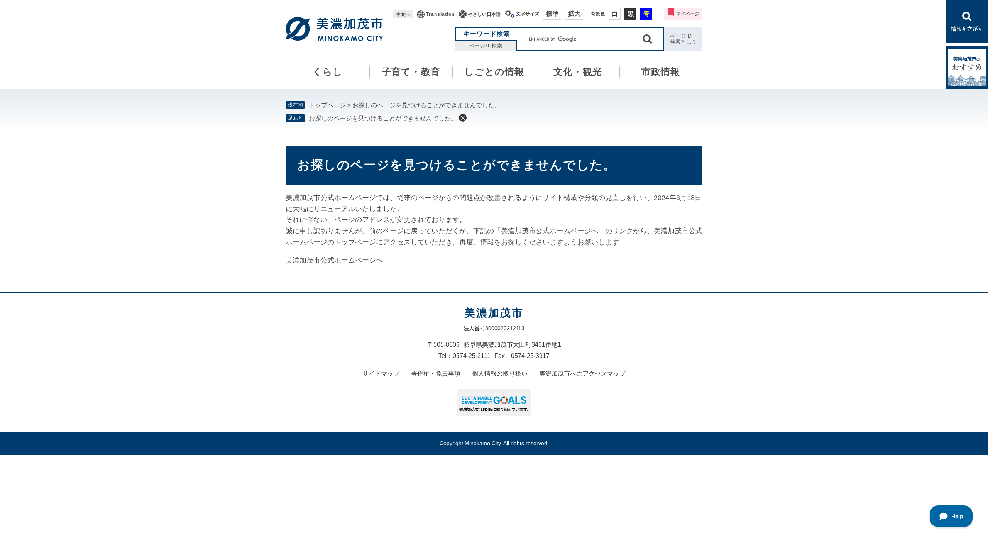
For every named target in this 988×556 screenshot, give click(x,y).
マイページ (687, 14)
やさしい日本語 (484, 14)
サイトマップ (380, 373)
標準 (552, 13)
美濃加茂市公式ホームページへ (334, 260)
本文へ (403, 14)
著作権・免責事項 (435, 373)
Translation (440, 14)
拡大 (574, 13)
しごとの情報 (494, 71)
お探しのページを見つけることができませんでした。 (383, 118)
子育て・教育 (411, 71)
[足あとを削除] (463, 118)
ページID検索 (485, 46)
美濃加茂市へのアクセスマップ (582, 373)
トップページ (327, 105)
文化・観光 (577, 71)
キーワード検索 (487, 34)
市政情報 (660, 71)
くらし (328, 71)
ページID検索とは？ (683, 39)
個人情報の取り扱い (500, 373)
